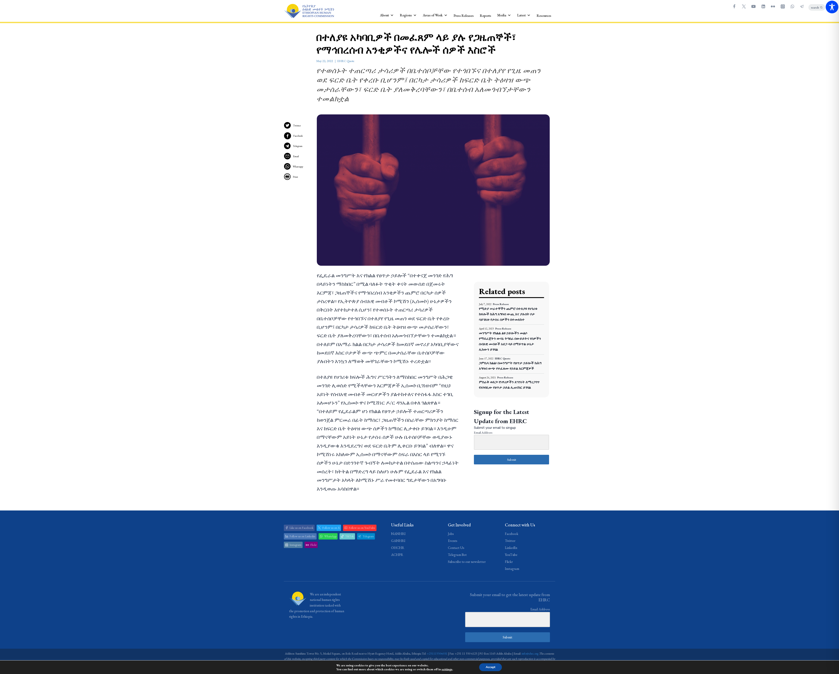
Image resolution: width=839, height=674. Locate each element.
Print (295, 177)
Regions (406, 15)
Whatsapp (298, 166)
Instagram (512, 568)
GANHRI (398, 540)
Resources (544, 15)
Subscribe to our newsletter (467, 561)
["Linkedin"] (763, 6)
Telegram (297, 146)
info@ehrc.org (530, 653)
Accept (490, 667)
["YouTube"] (753, 6)
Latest (521, 15)
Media (501, 15)
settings (447, 669)
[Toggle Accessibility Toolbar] (832, 7)
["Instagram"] (782, 6)
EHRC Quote (345, 61)
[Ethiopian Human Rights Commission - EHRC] (309, 11)
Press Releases (464, 15)
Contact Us (456, 547)
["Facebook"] (734, 6)
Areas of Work (433, 15)
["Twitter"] (744, 6)
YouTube (511, 554)
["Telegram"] (802, 6)
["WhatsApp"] (792, 6)
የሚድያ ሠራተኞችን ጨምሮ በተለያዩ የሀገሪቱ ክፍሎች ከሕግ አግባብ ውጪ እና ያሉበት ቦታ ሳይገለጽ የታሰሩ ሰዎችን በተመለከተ (508, 314)
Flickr (509, 561)
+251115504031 (437, 653)
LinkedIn (511, 547)
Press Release (501, 304)
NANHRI (398, 533)
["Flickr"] (773, 6)
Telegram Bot (457, 554)
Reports (485, 15)
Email (296, 156)
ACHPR (397, 554)
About (384, 15)
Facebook (298, 136)
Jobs (451, 533)
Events (452, 540)
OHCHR (397, 547)
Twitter (297, 125)
